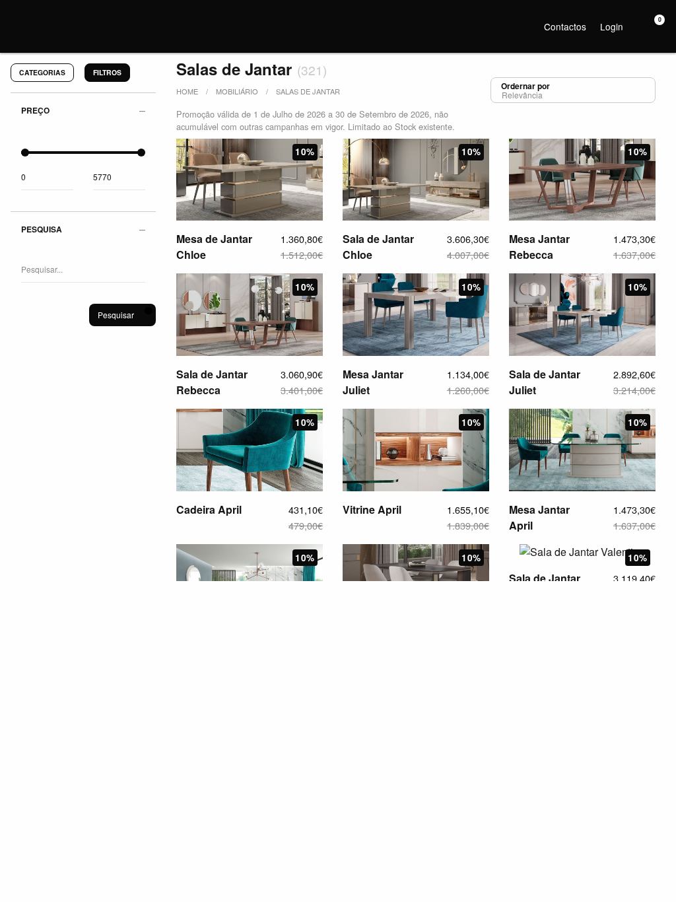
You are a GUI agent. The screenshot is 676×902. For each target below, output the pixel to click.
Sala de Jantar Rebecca (212, 382)
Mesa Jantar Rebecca (539, 246)
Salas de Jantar (308, 91)
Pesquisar (116, 314)
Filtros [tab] (107, 72)
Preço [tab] (35, 110)
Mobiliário (237, 91)
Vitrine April (372, 509)
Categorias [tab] (42, 72)
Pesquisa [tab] (41, 229)
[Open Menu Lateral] (16, 16)
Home (187, 91)
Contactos (565, 26)
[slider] (25, 152)
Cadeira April (209, 509)
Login (611, 26)
